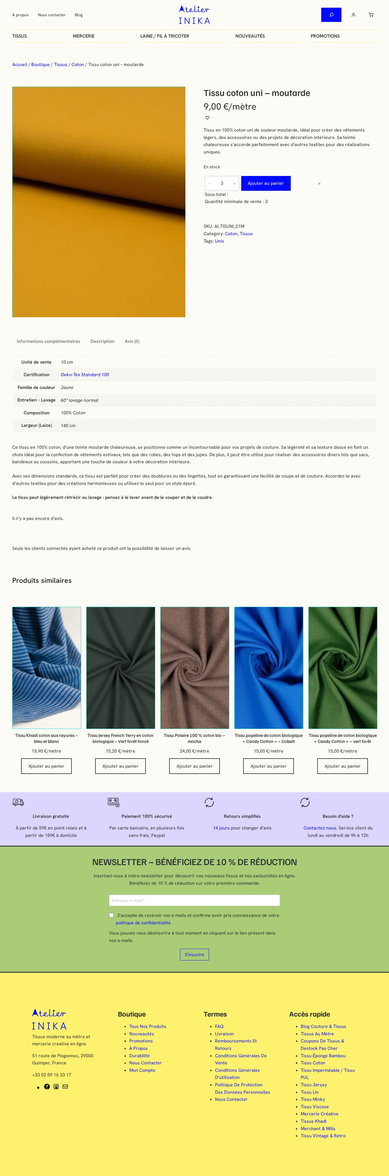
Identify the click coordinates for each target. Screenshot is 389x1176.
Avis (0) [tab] (132, 341)
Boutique (40, 64)
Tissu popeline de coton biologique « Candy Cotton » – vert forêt (343, 738)
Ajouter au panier (266, 183)
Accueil (19, 64)
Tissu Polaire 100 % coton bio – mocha (194, 738)
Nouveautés (250, 36)
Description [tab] (102, 341)
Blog (79, 14)
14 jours (221, 828)
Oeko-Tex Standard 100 (85, 375)
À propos (20, 14)
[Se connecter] (353, 15)
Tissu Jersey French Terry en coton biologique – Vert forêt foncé (120, 738)
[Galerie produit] (98, 202)
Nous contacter (52, 14)
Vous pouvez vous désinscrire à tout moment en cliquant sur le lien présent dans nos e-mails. (192, 936)
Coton (77, 64)
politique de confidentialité (143, 923)
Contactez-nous (320, 828)
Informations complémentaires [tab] (48, 341)
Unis (219, 241)
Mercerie (84, 36)
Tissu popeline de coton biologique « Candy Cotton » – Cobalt (269, 738)
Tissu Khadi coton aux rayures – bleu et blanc (46, 738)
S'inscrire (194, 955)
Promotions (325, 36)
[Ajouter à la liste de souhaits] (208, 117)
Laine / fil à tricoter (164, 36)
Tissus (19, 36)
